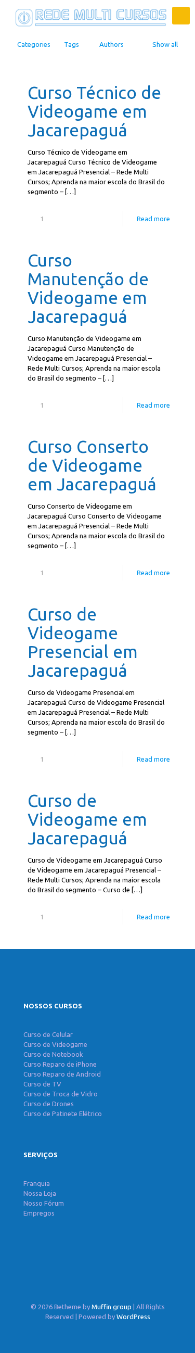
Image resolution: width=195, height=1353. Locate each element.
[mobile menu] (181, 15)
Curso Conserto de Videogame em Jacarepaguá (92, 465)
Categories (33, 44)
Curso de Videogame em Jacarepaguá (87, 819)
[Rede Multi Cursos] (88, 16)
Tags (71, 44)
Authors (111, 44)
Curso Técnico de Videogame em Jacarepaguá (94, 111)
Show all (165, 44)
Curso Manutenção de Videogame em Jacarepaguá (88, 288)
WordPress (133, 1316)
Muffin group (112, 1306)
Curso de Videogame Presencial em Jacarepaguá (83, 642)
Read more (153, 218)
